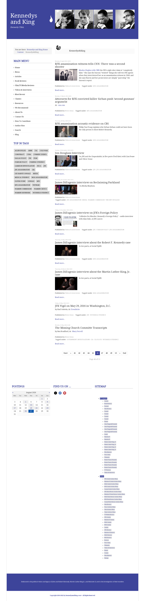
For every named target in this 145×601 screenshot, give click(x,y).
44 (88, 353)
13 (31, 405)
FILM (35, 158)
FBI (30, 158)
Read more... (60, 90)
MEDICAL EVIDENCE (22, 177)
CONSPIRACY (19, 154)
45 (93, 353)
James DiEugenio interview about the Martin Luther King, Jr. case (92, 273)
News (17, 72)
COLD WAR (44, 150)
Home (17, 68)
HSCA (39, 166)
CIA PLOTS (98, 339)
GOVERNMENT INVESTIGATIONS (78, 339)
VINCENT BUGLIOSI (113, 200)
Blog (17, 135)
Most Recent (20, 94)
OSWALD (31, 181)
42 (79, 353)
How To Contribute (23, 121)
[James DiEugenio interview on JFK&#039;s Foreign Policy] (66, 221)
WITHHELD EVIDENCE (41, 193)
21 (36, 408)
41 (75, 353)
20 (31, 408)
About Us (18, 112)
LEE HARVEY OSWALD (23, 173)
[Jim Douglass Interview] (66, 161)
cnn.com (61, 105)
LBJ (33, 170)
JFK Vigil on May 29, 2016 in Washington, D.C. (83, 305)
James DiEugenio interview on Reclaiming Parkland (87, 182)
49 (111, 353)
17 (15, 408)
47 (102, 353)
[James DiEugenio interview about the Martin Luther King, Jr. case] (66, 283)
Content (20, 52)
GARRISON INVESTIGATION (24, 166)
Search (18, 130)
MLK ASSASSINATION (39, 177)
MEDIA (35, 173)
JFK (45, 166)
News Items (69, 111)
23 (47, 408)
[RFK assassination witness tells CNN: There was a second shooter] (66, 75)
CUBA (29, 154)
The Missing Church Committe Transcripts (81, 327)
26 (26, 411)
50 (116, 353)
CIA (36, 150)
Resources (19, 103)
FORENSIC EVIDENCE (37, 162)
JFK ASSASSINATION (22, 170)
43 (84, 353)
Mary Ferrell (77, 331)
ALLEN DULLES (20, 150)
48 (107, 353)
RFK (38, 181)
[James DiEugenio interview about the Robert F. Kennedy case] (66, 250)
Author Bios (20, 126)
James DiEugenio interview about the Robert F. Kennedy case (93, 242)
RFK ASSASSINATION (22, 185)
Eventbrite (75, 309)
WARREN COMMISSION (23, 189)
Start (66, 353)
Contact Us (19, 117)
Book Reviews (20, 81)
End (124, 353)
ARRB (30, 150)
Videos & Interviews (23, 90)
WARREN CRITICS (40, 189)
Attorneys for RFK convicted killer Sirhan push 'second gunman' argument (94, 100)
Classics (18, 99)
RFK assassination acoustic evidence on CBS (82, 123)
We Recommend (21, 108)
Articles (18, 76)
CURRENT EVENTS (40, 154)
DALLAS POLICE (20, 158)
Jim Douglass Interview (69, 153)
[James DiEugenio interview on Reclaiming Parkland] (66, 189)
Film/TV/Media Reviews (24, 85)
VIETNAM (36, 185)
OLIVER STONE (20, 181)
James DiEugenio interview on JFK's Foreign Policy (86, 212)
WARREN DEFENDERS (22, 193)
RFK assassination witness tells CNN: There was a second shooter (90, 65)
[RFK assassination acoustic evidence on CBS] (66, 131)
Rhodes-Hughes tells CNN (89, 70)
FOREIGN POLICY (21, 162)
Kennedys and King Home (37, 50)
